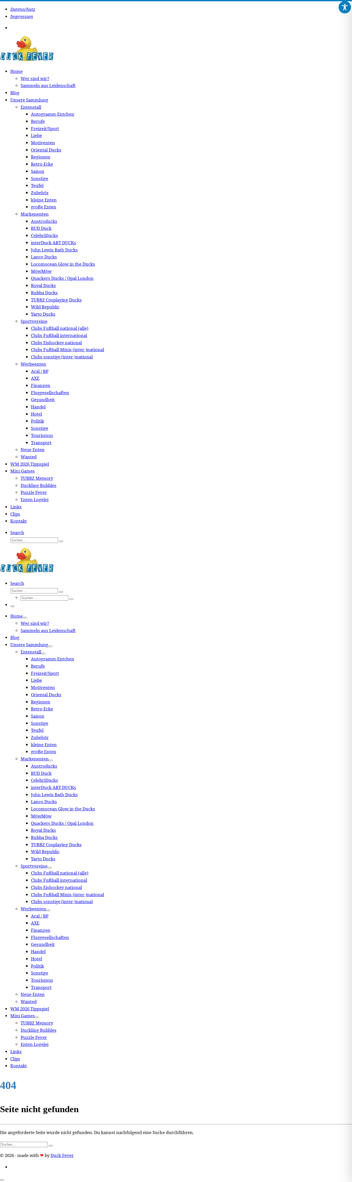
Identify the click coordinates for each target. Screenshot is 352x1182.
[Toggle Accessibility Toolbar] (344, 7)
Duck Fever (62, 1155)
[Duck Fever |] (27, 59)
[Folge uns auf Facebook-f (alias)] (15, 27)
